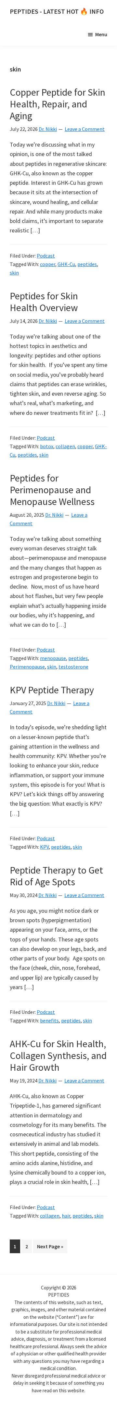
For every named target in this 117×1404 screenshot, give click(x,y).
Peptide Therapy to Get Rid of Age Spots (56, 876)
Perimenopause (27, 666)
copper (47, 264)
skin (14, 272)
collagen (65, 446)
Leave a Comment (85, 129)
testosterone (73, 666)
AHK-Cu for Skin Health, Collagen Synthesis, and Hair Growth (58, 1055)
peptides (87, 264)
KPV (44, 847)
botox (46, 446)
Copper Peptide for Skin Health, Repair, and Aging (57, 104)
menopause (53, 658)
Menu (101, 34)
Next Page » (50, 1248)
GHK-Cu (66, 264)
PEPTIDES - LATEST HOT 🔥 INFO (57, 11)
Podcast (46, 255)
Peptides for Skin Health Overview (44, 302)
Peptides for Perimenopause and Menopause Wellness (52, 490)
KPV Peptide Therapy (52, 690)
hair (66, 1215)
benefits (49, 1020)
